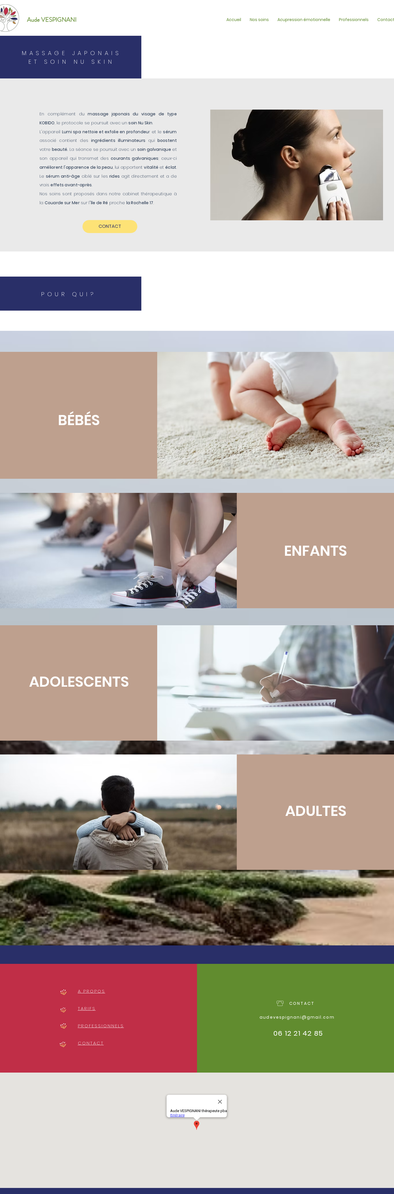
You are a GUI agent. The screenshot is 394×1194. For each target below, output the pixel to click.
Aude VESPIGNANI (51, 19)
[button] (259, 19)
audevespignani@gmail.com (297, 1017)
